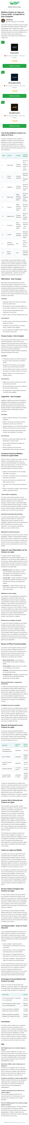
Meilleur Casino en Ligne (14, 7)
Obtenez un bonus (14, 66)
